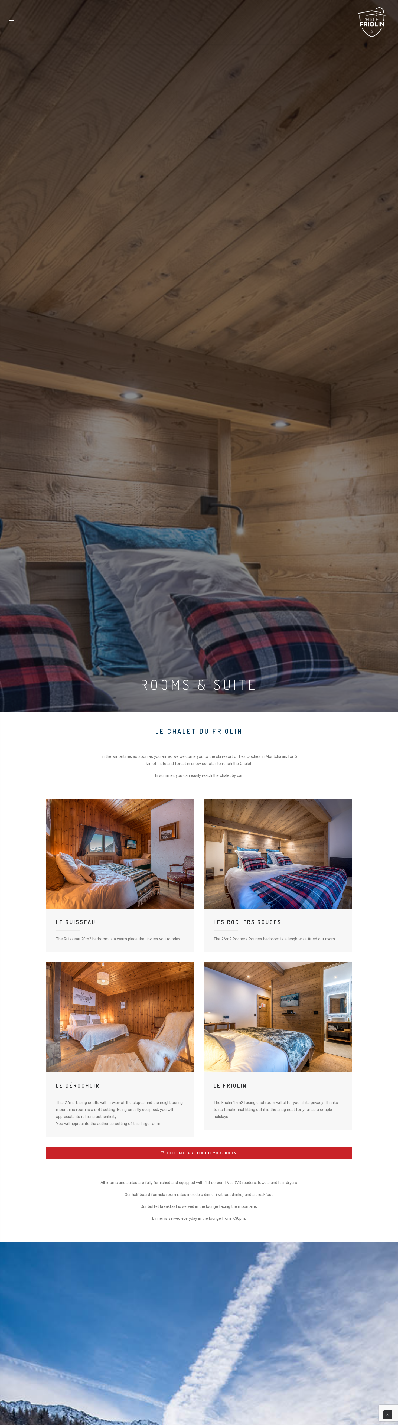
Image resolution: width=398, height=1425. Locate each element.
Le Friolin (230, 1085)
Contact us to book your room (202, 1153)
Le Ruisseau (76, 921)
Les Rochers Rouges (248, 921)
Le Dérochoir (78, 1085)
